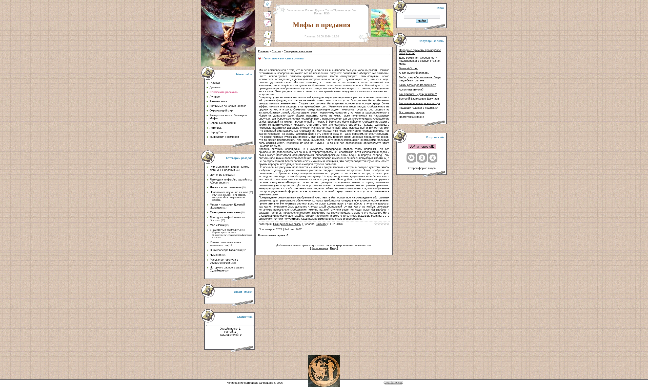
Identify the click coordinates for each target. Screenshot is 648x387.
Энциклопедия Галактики (226, 250)
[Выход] (268, 37)
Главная (263, 51)
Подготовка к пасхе (411, 116)
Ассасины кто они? (411, 89)
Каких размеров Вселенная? (417, 84)
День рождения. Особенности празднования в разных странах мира (419, 60)
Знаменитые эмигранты (225, 229)
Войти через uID (422, 146)
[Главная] (268, 7)
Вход (333, 248)
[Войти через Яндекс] (422, 158)
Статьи (276, 51)
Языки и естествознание (225, 187)
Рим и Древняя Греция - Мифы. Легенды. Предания (230, 168)
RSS (327, 13)
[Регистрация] (268, 26)
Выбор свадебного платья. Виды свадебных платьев (420, 79)
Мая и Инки (217, 224)
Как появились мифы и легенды (419, 103)
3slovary (321, 223)
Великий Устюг (408, 68)
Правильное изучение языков (229, 192)
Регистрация (320, 248)
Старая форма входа (422, 168)
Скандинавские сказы (225, 212)
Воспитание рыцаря (411, 112)
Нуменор (215, 254)
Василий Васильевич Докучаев (419, 98)
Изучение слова (220, 174)
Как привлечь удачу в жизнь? (418, 94)
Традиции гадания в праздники (418, 107)
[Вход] (268, 45)
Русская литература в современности (224, 261)
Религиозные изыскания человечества (225, 244)
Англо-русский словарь (414, 72)
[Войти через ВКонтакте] (411, 158)
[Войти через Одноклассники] (432, 158)
